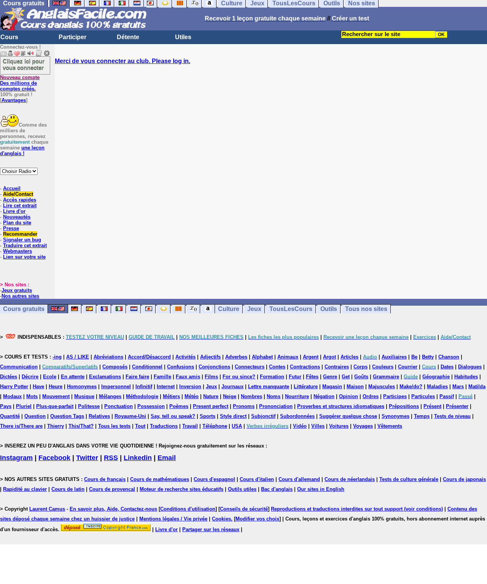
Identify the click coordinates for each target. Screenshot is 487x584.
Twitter (87, 458)
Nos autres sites (20, 296)
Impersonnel (116, 386)
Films (211, 376)
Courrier (407, 367)
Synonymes (395, 416)
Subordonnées (297, 416)
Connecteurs (249, 367)
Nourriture (297, 396)
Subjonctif (263, 416)
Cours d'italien (257, 479)
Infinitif (143, 386)
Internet (166, 386)
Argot (329, 357)
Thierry (55, 426)
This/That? (81, 426)
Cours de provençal (112, 489)
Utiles (183, 37)
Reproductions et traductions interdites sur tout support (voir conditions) (357, 509)
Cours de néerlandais (350, 479)
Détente (128, 37)
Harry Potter (14, 386)
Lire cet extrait (20, 205)
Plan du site (17, 222)
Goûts (361, 376)
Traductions (164, 426)
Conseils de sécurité (244, 509)
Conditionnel (147, 367)
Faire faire (137, 376)
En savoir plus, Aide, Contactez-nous (113, 509)
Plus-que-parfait (54, 406)
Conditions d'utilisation (187, 509)
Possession (151, 406)
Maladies (437, 386)
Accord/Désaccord (149, 357)
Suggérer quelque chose (348, 416)
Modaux (12, 396)
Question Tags (67, 416)
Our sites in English (320, 489)
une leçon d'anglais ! (22, 150)
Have (38, 386)
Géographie (436, 376)
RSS (111, 458)
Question (35, 416)
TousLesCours (290, 309)
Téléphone (214, 426)
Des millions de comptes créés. (20, 83)
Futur (295, 376)
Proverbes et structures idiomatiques (340, 406)
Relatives (99, 416)
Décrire (30, 376)
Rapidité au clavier (25, 489)
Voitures (339, 426)
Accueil (12, 188)
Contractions (305, 367)
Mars (458, 386)
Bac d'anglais (277, 489)
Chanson (448, 357)
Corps (360, 367)
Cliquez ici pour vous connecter (24, 64)
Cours (9, 37)
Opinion (348, 396)
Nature (210, 396)
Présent (432, 406)
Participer (72, 37)
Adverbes (236, 357)
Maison (355, 386)
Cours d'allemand (299, 479)
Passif (446, 396)
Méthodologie (142, 396)
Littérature (306, 386)
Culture (228, 309)
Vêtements (389, 426)
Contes (277, 367)
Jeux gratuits (17, 290)
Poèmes (178, 406)
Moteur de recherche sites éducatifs (181, 489)
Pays (5, 406)
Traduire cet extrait (25, 245)
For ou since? (239, 376)
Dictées (8, 376)
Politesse (89, 406)
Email (167, 458)
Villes (318, 426)
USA (237, 426)
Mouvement (56, 396)
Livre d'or (14, 211)
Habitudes (466, 376)
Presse (11, 228)
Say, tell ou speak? (173, 416)
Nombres (251, 396)
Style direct (233, 416)
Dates (447, 367)
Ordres (371, 396)
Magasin (332, 386)
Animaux (287, 357)
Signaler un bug (22, 240)
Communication (19, 367)
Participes (395, 396)
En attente (72, 376)
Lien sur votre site (24, 257)
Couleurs (382, 367)
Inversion (190, 386)
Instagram (16, 458)
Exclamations (105, 376)
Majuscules (381, 386)
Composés (114, 367)
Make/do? (410, 386)
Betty (428, 357)
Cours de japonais (464, 479)
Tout (140, 426)
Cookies (221, 519)
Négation (324, 396)
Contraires (337, 367)
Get (346, 376)
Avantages (14, 100)
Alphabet (262, 357)
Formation (272, 376)
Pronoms (244, 406)
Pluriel (24, 406)
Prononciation (276, 406)
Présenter (457, 406)
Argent (310, 357)
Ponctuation (118, 406)
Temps (422, 416)
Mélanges (110, 396)
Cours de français (105, 479)
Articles (349, 357)
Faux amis (188, 376)
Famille (162, 376)
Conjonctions (214, 367)
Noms (273, 396)
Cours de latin (67, 489)
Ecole (49, 376)
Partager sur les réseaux (210, 529)
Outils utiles (242, 489)
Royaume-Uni (130, 416)
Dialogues (470, 367)
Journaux (232, 386)
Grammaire (386, 376)
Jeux (254, 309)
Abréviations (108, 357)
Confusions (180, 367)
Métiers (171, 396)
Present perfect (210, 406)
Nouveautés (16, 217)
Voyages (363, 426)
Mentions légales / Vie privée (173, 519)
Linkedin (138, 458)
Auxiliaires (394, 357)
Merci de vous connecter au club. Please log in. (122, 61)
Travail (190, 426)
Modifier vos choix (257, 519)
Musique (84, 396)
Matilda (476, 386)
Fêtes (312, 376)
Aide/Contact (18, 194)
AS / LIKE (77, 357)
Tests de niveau (452, 416)
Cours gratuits (24, 309)
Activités (185, 357)
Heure (55, 386)
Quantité (10, 416)
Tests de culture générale (408, 479)
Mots (32, 396)
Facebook (54, 458)
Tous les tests (114, 426)
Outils (328, 309)
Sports (207, 416)
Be (414, 357)
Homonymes (82, 386)
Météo (192, 396)
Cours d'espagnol (214, 479)
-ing (57, 357)
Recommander (20, 234)
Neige (229, 396)
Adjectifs (210, 357)
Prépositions (404, 406)
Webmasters (17, 251)
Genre (330, 376)
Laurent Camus (47, 509)
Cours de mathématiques (159, 479)
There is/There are (21, 426)
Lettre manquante (268, 386)
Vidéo (300, 426)
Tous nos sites (366, 309)
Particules (423, 396)
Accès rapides (19, 200)
